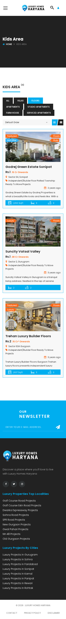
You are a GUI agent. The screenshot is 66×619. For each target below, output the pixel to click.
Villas (20, 100)
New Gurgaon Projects (17, 524)
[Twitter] (14, 484)
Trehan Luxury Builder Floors (28, 336)
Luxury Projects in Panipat (18, 578)
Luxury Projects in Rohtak (18, 588)
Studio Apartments (39, 106)
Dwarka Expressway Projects (20, 510)
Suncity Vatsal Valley (22, 251)
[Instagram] (22, 484)
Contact (11, 612)
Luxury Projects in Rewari (18, 583)
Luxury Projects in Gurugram (20, 554)
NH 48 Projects (11, 534)
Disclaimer (54, 612)
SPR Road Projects (14, 519)
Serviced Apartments (39, 112)
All (7, 100)
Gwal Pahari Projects (15, 529)
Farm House (12, 112)
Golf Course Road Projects (19, 500)
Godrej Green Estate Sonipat (28, 167)
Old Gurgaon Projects (16, 539)
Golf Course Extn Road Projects (22, 505)
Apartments (13, 106)
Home (9, 44)
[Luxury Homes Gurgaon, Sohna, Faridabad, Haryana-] (33, 8)
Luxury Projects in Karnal (17, 573)
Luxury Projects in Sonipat (18, 569)
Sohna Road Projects (16, 515)
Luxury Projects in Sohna (18, 559)
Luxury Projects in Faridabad (20, 564)
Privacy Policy (32, 612)
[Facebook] (6, 484)
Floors (35, 100)
